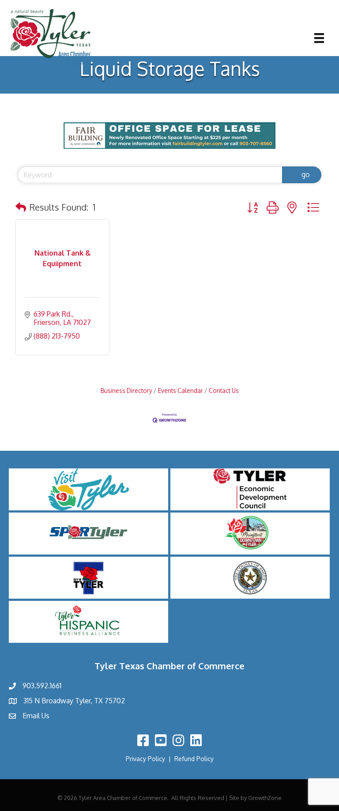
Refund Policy (194, 758)
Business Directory (126, 390)
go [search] (305, 174)
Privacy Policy (145, 758)
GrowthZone (265, 797)
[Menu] (319, 38)
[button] (20, 207)
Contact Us (224, 390)
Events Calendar (180, 390)
